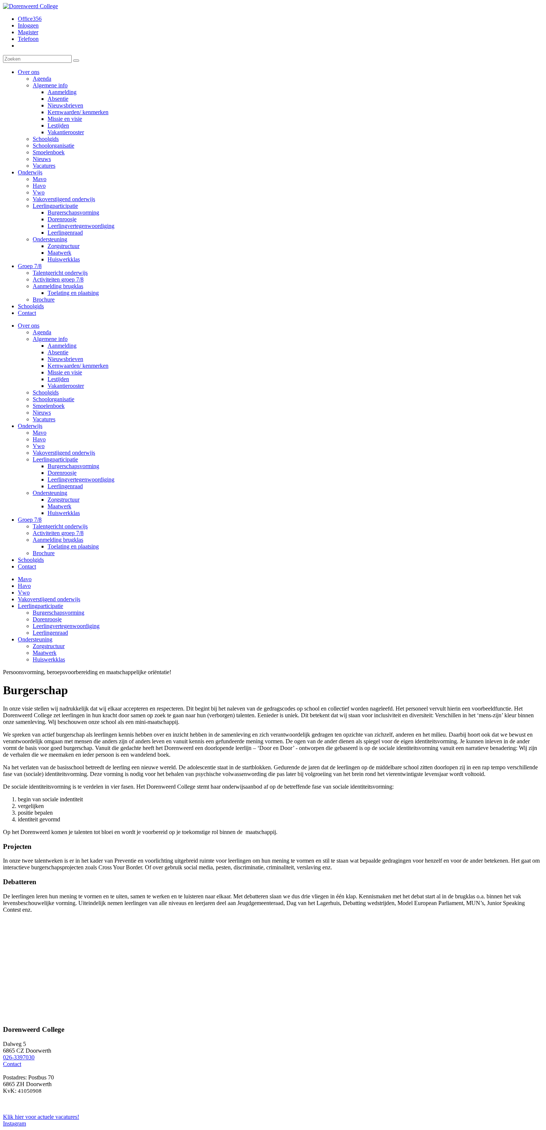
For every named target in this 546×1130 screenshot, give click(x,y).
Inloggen (28, 25)
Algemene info (50, 339)
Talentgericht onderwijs (60, 526)
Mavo (39, 432)
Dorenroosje (62, 473)
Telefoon (28, 39)
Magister (28, 32)
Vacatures (44, 419)
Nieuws (42, 412)
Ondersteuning (50, 493)
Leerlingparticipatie (55, 459)
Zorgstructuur (63, 499)
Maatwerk (59, 506)
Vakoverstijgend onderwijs (64, 453)
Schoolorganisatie (53, 399)
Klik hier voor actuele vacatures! (41, 1117)
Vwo (39, 446)
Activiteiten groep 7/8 (58, 533)
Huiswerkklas (64, 513)
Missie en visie (65, 372)
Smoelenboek (49, 406)
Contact (27, 566)
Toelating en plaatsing (73, 546)
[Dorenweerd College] (30, 6)
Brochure (44, 553)
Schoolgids (46, 392)
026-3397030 (19, 1057)
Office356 (30, 19)
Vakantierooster (66, 386)
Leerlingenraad (65, 486)
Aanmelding (62, 345)
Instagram (14, 1123)
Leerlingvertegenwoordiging (81, 479)
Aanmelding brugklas (58, 540)
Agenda (42, 332)
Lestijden (58, 379)
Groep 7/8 (30, 519)
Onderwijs (30, 426)
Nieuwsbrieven (65, 359)
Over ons (28, 325)
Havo (39, 439)
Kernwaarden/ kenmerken (78, 366)
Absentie (58, 352)
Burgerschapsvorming (73, 466)
